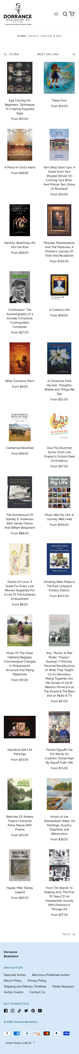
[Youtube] (40, 1011)
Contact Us (37, 992)
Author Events (13, 992)
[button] (65, 14)
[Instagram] (13, 1011)
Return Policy (13, 980)
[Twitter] (26, 1011)
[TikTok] (19, 1011)
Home (21, 36)
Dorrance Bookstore (25, 1021)
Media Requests (63, 986)
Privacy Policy (37, 980)
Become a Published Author (51, 975)
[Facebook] (6, 1011)
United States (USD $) (18, 1042)
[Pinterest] (33, 1011)
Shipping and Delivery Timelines (25, 986)
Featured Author (15, 975)
